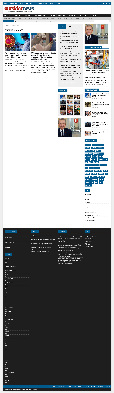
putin (86, 176)
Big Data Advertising (42, 3)
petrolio (100, 174)
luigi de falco (89, 171)
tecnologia (94, 179)
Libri (6, 340)
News (6, 352)
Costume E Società (40, 15)
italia (91, 168)
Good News (7, 323)
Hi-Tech (6, 327)
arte (93, 145)
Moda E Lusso (62, 15)
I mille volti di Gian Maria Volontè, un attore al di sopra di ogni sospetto (69, 47)
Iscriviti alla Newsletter (90, 212)
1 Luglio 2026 (95, 135)
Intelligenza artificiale (10, 18)
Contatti (59, 3)
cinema (98, 150)
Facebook (93, 159)
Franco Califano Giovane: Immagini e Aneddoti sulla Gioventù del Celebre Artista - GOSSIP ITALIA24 (69, 259)
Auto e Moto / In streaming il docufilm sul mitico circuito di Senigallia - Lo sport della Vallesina (69, 236)
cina (93, 150)
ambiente (87, 145)
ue (92, 182)
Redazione (52, 3)
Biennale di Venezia (89, 235)
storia (87, 179)
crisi (102, 153)
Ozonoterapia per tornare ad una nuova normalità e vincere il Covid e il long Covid (17, 55)
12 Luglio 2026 (96, 118)
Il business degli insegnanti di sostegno (70, 51)
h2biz (90, 162)
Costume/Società (9, 278)
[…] (26, 70)
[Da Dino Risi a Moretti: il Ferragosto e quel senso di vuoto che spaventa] (70, 97)
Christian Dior (88, 238)
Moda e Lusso (8, 344)
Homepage (87, 205)
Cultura (17, 15)
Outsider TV (7, 356)
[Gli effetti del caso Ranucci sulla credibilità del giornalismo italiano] (63, 97)
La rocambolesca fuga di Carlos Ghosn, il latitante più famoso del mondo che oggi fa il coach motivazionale (70, 73)
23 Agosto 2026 (96, 98)
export (87, 159)
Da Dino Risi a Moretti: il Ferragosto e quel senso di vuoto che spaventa (69, 37)
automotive (100, 145)
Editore (21, 3)
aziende (87, 148)
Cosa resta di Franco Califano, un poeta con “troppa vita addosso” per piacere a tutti (70, 262)
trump (101, 179)
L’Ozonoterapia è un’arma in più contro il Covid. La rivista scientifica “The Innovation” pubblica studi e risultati (43, 56)
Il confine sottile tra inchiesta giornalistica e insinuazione (67, 83)
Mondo (53, 15)
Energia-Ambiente (9, 307)
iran (86, 168)
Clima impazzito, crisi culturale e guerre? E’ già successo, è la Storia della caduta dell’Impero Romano (70, 67)
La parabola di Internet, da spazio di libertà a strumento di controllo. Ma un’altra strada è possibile (69, 42)
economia (88, 156)
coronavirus (88, 153)
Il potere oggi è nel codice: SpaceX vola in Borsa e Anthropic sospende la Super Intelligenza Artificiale (70, 61)
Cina (20, 18)
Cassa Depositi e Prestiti (90, 237)
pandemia (93, 174)
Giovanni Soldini (88, 241)
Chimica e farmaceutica (10, 270)
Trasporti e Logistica (9, 372)
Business (87, 150)
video (100, 182)
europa (101, 156)
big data (94, 148)
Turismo (53, 18)
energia (95, 156)
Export (6, 315)
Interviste (7, 335)
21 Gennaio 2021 (36, 61)
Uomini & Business (89, 246)
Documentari (8, 295)
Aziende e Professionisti (10, 266)
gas (86, 162)
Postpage (87, 207)
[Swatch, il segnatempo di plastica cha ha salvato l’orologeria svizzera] (63, 112)
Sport (90, 18)
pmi (106, 174)
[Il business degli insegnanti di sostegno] (70, 102)
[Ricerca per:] (101, 21)
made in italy (98, 171)
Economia (7, 15)
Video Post (7, 380)
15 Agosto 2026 (96, 107)
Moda (25, 18)
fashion (101, 159)
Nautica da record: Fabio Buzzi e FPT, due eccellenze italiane (97, 71)
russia (92, 176)
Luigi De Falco (88, 245)
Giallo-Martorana (9, 319)
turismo (87, 182)
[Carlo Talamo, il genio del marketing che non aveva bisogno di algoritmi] (77, 112)
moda (105, 171)
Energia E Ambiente (75, 15)
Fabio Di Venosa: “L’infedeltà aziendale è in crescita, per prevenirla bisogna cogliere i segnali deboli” (70, 55)
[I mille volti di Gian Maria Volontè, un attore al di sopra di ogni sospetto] (63, 102)
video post (88, 185)
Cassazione (77, 18)
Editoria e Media (8, 303)
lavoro (97, 168)
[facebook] (100, 3)
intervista (103, 165)
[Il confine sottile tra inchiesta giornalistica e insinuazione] (70, 112)
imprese (96, 162)
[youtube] (106, 3)
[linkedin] (109, 3)
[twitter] (103, 3)
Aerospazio (7, 258)
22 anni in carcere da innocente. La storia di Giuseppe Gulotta (70, 255)
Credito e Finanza (9, 283)
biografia (100, 148)
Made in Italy (45, 18)
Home (5, 3)
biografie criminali (62, 18)
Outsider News (13, 3)
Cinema (84, 18)
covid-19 (96, 153)
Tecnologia (27, 15)
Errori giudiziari (8, 311)
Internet (7, 331)
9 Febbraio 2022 (10, 59)
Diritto (86, 15)
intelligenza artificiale (91, 165)
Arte (38, 18)
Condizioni (87, 202)
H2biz (86, 243)
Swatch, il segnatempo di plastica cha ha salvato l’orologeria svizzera (70, 78)
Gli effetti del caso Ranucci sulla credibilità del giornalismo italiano (68, 32)
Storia (6, 368)
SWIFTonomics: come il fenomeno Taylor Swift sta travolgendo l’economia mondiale (69, 249)
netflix (87, 174)
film (106, 159)
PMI (71, 18)
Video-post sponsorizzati (91, 223)
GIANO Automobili (89, 240)
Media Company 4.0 (30, 3)
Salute (94, 15)
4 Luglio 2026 (95, 127)
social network (100, 176)
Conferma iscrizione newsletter (92, 215)
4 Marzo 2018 (89, 75)
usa (96, 182)
